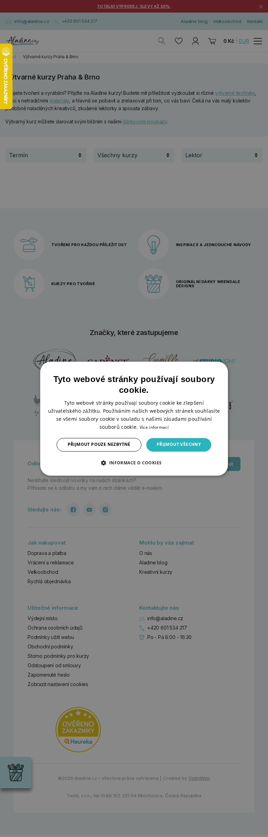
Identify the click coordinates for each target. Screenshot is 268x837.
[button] (134, 462)
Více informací (154, 428)
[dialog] (134, 418)
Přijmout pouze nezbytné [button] (99, 445)
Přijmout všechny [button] (179, 445)
